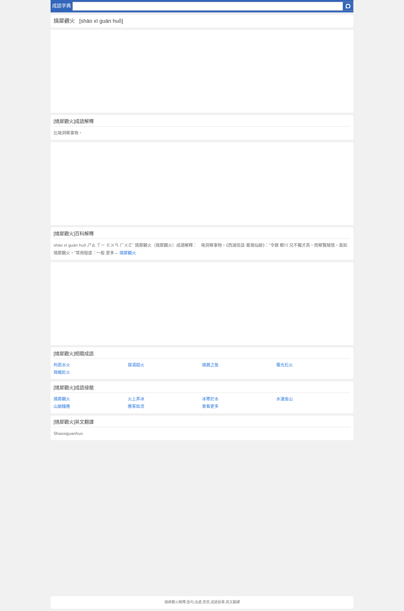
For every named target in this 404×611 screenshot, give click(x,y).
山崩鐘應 (62, 406)
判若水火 (62, 364)
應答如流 (136, 406)
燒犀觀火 (127, 252)
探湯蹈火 (136, 364)
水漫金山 (284, 398)
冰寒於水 (210, 398)
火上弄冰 (136, 398)
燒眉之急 (210, 364)
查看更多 (210, 406)
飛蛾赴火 (62, 372)
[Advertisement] (202, 71)
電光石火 (284, 364)
